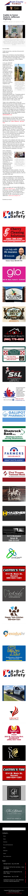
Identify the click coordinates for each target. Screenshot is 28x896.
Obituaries (5, 850)
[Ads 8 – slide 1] (14, 374)
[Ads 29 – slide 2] (14, 733)
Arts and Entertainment (8, 844)
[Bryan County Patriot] (14, 3)
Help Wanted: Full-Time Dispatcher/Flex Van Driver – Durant (13, 872)
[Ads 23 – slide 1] (14, 613)
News (4, 847)
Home (4, 836)
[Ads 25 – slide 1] (14, 653)
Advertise (5, 841)
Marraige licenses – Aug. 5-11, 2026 (11, 876)
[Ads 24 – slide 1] (14, 633)
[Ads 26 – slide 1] (14, 673)
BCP (11, 21)
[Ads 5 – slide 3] (14, 334)
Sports (4, 853)
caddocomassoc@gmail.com (14, 195)
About (4, 839)
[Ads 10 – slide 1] (14, 394)
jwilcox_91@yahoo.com (10, 188)
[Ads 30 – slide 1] (14, 234)
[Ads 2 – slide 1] (14, 274)
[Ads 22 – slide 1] (14, 593)
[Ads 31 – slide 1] (14, 753)
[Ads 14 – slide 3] (14, 474)
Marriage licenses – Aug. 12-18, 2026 (11, 863)
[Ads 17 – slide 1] (14, 513)
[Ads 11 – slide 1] (14, 414)
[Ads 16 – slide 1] (14, 214)
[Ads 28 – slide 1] (14, 713)
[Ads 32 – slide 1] (14, 773)
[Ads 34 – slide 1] (14, 813)
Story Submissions (7, 856)
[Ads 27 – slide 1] (14, 693)
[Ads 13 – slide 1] (14, 454)
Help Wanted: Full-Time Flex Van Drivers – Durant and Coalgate (14, 868)
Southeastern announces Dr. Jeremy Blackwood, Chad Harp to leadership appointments (14, 880)
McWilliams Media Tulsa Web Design (14, 893)
